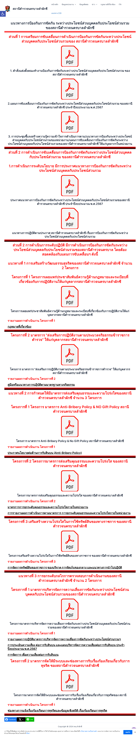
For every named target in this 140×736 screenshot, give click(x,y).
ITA (120, 4)
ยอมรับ (128, 732)
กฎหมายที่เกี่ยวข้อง (108, 4)
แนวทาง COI (56, 13)
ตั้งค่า (28, 733)
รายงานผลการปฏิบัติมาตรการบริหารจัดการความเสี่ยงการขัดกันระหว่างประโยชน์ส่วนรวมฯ (64, 639)
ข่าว (93, 4)
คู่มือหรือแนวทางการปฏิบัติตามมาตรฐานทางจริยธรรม (41, 384)
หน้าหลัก (54, 4)
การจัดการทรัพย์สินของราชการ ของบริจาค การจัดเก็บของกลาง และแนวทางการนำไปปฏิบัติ (65, 567)
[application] (75, 4)
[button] (3, 14)
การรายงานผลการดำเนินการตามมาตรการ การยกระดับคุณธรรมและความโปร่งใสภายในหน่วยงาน (69, 513)
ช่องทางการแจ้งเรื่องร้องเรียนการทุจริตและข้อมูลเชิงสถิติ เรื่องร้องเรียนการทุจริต (57, 710)
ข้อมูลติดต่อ (83, 4)
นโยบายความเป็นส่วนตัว (88, 731)
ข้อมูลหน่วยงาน (68, 4)
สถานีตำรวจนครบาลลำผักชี (30, 8)
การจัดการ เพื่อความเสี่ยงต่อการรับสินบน (33, 654)
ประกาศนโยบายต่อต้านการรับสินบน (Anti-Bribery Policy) (45, 452)
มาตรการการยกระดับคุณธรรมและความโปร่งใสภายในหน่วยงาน (48, 507)
